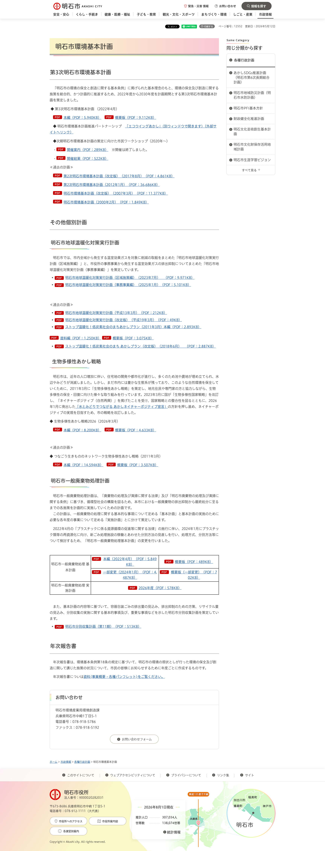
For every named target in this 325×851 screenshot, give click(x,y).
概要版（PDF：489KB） (194, 561)
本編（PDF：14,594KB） (83, 465)
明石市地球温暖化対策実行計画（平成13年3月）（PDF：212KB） (116, 312)
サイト (250, 775)
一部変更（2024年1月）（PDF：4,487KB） (130, 574)
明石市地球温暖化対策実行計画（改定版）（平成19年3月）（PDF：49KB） (123, 320)
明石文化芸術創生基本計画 (252, 132)
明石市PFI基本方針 (248, 108)
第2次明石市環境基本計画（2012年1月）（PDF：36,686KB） (112, 184)
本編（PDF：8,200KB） (82, 430)
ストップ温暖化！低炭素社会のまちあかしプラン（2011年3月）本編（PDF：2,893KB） (133, 327)
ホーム (53, 762)
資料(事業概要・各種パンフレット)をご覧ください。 (124, 676)
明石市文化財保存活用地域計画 (252, 147)
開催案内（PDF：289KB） (87, 149)
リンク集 (223, 775)
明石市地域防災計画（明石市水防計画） (252, 95)
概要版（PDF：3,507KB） (137, 465)
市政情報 (66, 762)
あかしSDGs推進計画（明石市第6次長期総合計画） (252, 77)
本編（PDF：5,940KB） (82, 117)
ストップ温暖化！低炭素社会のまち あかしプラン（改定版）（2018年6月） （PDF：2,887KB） (140, 346)
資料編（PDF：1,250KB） (80, 338)
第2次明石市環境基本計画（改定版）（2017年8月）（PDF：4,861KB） (119, 176)
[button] (196, 6)
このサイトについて (80, 775)
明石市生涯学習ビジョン (252, 160)
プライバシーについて (186, 775)
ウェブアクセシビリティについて (132, 775)
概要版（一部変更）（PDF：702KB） (194, 574)
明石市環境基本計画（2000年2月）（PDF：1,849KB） (106, 202)
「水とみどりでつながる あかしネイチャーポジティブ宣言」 (121, 406)
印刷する (208, 26)
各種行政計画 (244, 60)
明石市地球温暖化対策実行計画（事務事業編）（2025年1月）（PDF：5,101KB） (128, 284)
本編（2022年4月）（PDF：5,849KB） (130, 561)
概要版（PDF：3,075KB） (133, 338)
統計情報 (174, 832)
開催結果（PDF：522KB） (87, 158)
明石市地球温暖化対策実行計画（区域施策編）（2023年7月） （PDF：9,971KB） (129, 277)
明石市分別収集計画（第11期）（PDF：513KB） (103, 626)
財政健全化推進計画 (249, 118)
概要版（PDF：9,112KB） (135, 117)
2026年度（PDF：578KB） (160, 588)
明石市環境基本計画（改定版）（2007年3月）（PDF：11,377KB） (116, 193)
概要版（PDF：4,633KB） (135, 430)
